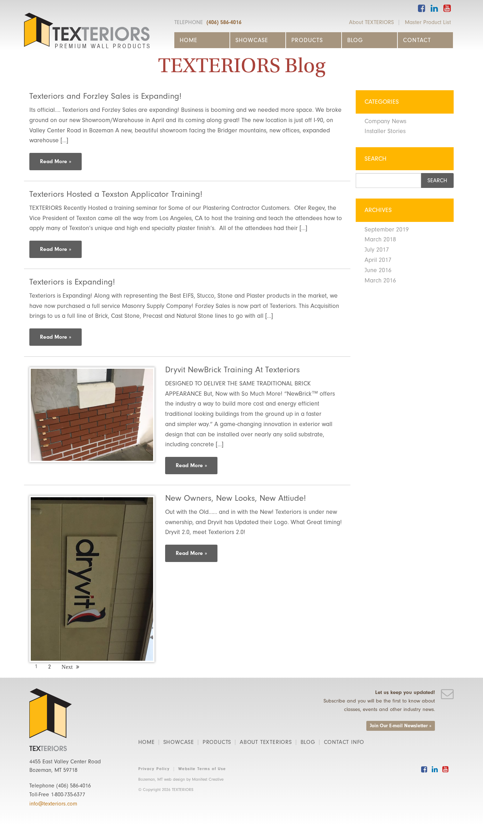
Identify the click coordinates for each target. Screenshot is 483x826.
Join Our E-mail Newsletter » (400, 726)
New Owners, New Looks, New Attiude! (235, 498)
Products (307, 40)
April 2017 (378, 260)
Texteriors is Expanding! (72, 282)
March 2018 (380, 239)
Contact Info (344, 742)
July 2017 (377, 249)
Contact (417, 40)
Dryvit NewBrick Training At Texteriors (232, 369)
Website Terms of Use (202, 768)
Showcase (251, 40)
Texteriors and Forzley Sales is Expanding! (105, 96)
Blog (355, 40)
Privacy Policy (154, 768)
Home (188, 40)
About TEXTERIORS (371, 22)
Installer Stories (385, 131)
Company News (385, 121)
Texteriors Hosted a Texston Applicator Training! (115, 194)
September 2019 (387, 229)
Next (67, 667)
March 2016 (380, 280)
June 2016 (378, 270)
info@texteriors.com (53, 804)
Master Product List (428, 22)
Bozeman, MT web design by (180, 779)
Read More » (55, 161)
